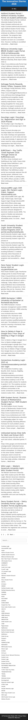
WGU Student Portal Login (8, 697)
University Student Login (7, 682)
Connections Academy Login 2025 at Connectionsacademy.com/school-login (13, 363)
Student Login (5, 659)
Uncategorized (5, 680)
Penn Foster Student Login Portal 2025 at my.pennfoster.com (12, 267)
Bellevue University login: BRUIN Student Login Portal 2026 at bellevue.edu (13, 51)
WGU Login (4, 695)
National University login (7, 630)
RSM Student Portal (6, 646)
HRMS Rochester (5, 613)
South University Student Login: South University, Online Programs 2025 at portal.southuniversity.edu (12, 228)
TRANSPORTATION (6, 672)
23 (8, 534)
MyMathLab (4, 628)
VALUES (3, 686)
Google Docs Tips (5, 605)
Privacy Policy (22, 716)
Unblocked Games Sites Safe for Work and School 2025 (13, 434)
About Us (17, 717)
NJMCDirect (4, 634)
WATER (3, 690)
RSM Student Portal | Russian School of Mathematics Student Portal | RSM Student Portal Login (14, 401)
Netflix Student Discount (7, 632)
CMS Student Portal (6, 561)
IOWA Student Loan (6, 621)
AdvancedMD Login (6, 548)
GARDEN (3, 600)
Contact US (11, 717)
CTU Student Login (6, 571)
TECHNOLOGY (5, 667)
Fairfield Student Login (7, 588)
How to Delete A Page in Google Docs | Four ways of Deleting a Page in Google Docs (12, 334)
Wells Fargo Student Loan (8, 692)
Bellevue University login (7, 556)
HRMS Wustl (4, 617)
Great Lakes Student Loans (8, 607)
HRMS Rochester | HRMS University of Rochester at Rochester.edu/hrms (12, 300)
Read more (13, 44)
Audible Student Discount (8, 554)
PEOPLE (3, 640)
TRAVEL (3, 674)
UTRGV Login (4, 684)
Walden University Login (7, 688)
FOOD (2, 596)
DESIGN (3, 577)
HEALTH (3, 609)
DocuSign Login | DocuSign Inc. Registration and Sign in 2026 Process (13, 119)
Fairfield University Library (8, 590)
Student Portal (5, 661)
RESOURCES (4, 644)
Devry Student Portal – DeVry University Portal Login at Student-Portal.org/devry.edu (14, 503)
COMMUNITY (4, 563)
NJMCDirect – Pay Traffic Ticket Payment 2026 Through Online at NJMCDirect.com (11, 153)
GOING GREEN (5, 602)
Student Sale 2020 (6, 663)
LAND (2, 623)
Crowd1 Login (4, 569)
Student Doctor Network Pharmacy (10, 655)
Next (12, 534)
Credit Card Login (5, 567)
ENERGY (3, 586)
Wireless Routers (5, 699)
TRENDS (3, 676)
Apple (3, 550)
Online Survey (4, 636)
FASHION (3, 594)
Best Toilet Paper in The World (9, 559)
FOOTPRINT (4, 598)
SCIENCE (3, 651)
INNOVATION (4, 619)
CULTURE (3, 573)
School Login (4, 649)
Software (3, 653)
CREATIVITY (4, 565)
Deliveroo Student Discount (8, 575)
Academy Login (5, 546)
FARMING (3, 592)
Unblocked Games (5, 678)
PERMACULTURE (5, 642)
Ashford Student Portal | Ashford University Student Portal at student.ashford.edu (14, 15)
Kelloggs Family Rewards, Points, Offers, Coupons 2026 (13, 85)
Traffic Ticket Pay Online (7, 669)
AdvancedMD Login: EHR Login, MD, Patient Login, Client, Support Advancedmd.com (12, 191)
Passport (3, 638)
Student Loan (4, 657)
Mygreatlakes (4, 625)
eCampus (3, 584)
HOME (3, 611)
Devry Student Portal (7, 579)
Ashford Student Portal (7, 552)
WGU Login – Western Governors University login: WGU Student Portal (12, 468)
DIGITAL (3, 582)
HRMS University (5, 615)
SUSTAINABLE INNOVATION (8, 665)
